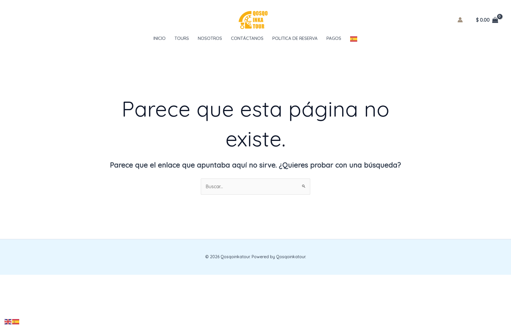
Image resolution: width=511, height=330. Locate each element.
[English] (8, 321)
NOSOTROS (210, 38)
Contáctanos (247, 38)
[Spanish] (354, 38)
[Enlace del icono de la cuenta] (460, 19)
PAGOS (333, 38)
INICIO (159, 38)
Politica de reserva (295, 38)
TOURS (181, 38)
